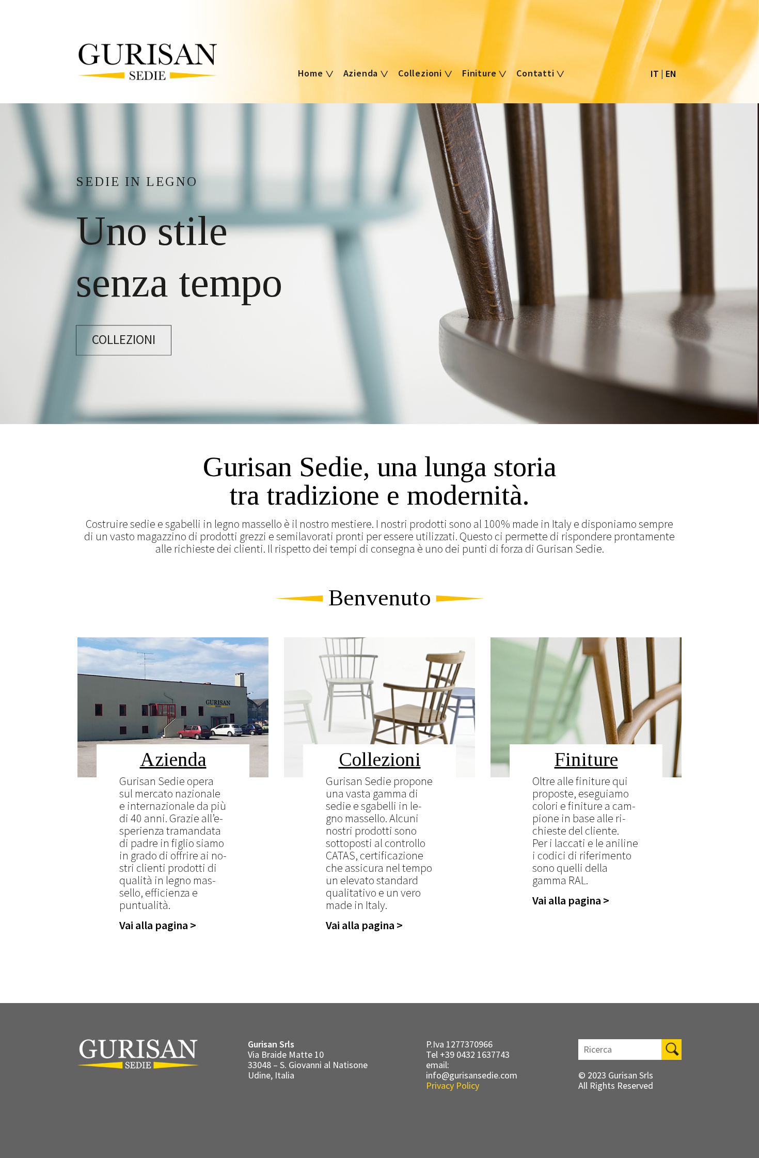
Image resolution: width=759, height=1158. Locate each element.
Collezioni (421, 73)
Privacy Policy (452, 1085)
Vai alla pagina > (157, 925)
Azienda (362, 73)
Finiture (480, 73)
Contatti (536, 73)
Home (312, 73)
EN (671, 74)
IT (655, 74)
